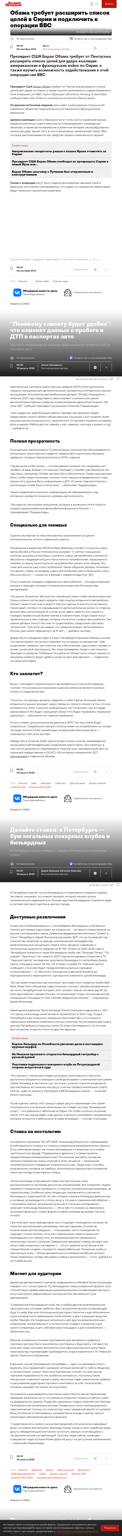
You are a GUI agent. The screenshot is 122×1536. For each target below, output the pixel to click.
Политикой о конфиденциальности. (77, 1531)
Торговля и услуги (65, 1470)
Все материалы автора (56, 49)
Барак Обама (42, 86)
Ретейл (49, 1470)
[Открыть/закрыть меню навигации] (92, 4)
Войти (109, 3)
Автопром (46, 783)
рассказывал (18, 756)
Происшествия (77, 783)
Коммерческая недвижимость (52, 1477)
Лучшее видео (42, 281)
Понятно (110, 1527)
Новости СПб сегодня (40, 787)
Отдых (42, 1474)
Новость (22, 281)
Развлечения (84, 1470)
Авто (34, 783)
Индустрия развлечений (23, 1474)
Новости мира (60, 281)
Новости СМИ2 (20, 303)
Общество (60, 783)
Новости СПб (18, 787)
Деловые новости (97, 783)
